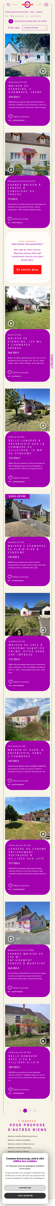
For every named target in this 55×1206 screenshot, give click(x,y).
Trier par (14, 27)
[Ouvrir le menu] (46, 4)
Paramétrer (25, 1187)
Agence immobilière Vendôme (16, 12)
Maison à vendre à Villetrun (18, 1152)
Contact (51, 361)
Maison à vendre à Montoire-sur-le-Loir (23, 1136)
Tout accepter (25, 1195)
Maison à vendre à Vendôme (19, 1140)
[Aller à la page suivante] (35, 1111)
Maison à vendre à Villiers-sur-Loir (21, 1144)
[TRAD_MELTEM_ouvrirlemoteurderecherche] (8, 4)
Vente (32, 12)
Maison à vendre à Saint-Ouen (19, 1148)
